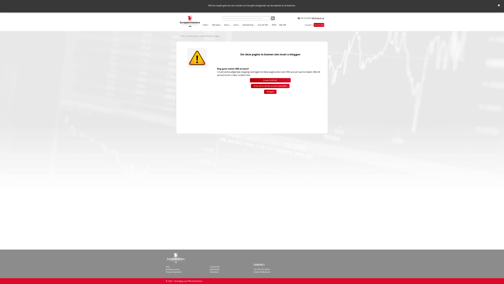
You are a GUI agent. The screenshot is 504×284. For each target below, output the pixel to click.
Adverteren (215, 269)
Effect (274, 25)
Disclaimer (214, 272)
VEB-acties (216, 25)
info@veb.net (319, 18)
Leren (235, 25)
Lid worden (215, 266)
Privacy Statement (174, 272)
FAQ (167, 266)
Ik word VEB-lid (270, 80)
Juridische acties (173, 269)
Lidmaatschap (247, 25)
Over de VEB (263, 25)
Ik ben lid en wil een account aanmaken (270, 86)
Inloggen (308, 25)
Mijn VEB (282, 25)
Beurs (226, 25)
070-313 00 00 (305, 18)
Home (205, 25)
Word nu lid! (319, 25)
